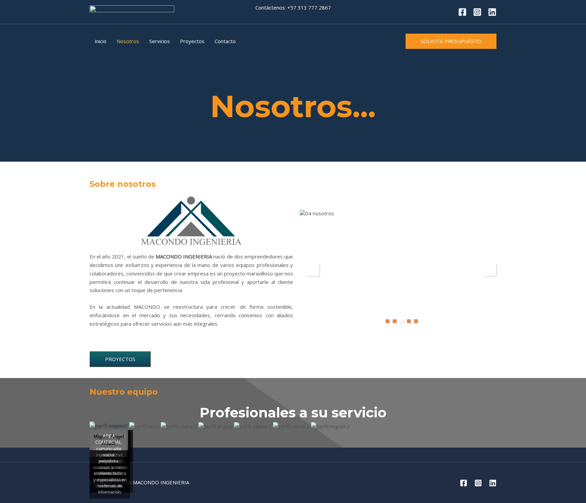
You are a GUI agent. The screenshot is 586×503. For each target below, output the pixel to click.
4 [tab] (409, 321)
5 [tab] (416, 321)
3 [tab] (402, 321)
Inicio (100, 41)
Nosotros (128, 41)
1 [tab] (387, 321)
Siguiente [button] (490, 269)
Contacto (225, 41)
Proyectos (192, 41)
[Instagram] (477, 12)
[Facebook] (462, 12)
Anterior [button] (313, 269)
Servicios (159, 41)
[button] (451, 41)
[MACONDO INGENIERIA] (132, 11)
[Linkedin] (492, 12)
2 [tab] (394, 321)
